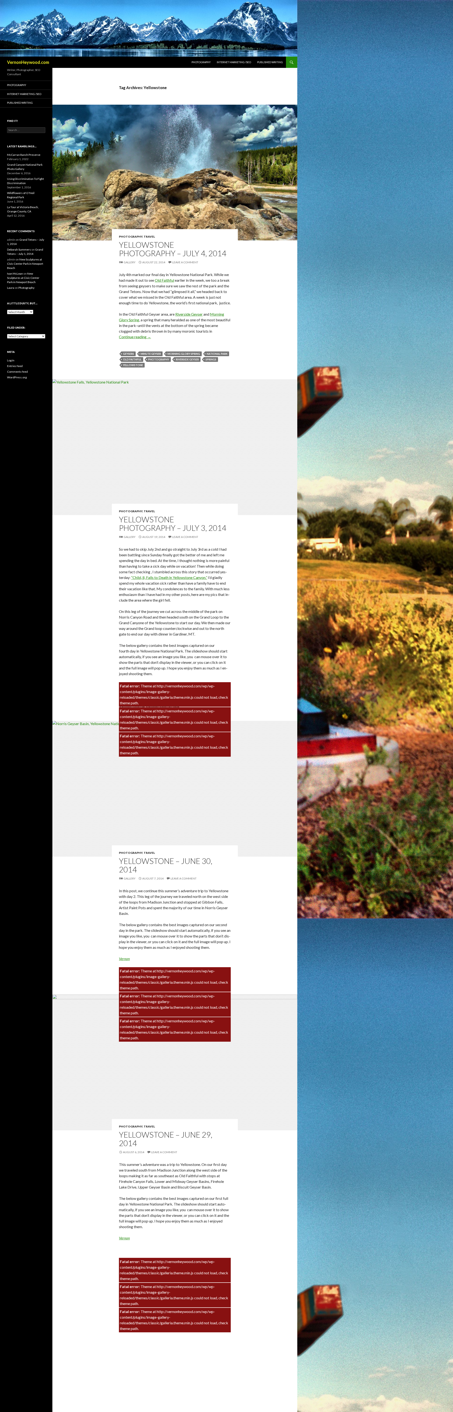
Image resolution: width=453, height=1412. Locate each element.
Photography (201, 62)
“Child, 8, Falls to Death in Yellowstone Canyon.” (169, 577)
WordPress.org (17, 377)
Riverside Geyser (189, 314)
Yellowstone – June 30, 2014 (165, 865)
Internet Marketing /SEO (234, 62)
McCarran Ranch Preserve (23, 155)
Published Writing (270, 62)
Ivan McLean (15, 273)
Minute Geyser (151, 353)
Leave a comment (185, 262)
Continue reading (135, 336)
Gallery (129, 262)
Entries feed (15, 366)
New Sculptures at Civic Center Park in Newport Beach (25, 264)
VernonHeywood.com (28, 62)
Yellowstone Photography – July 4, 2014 (172, 249)
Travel (149, 236)
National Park (217, 353)
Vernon (124, 958)
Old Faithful (164, 280)
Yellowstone (133, 365)
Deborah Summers (19, 249)
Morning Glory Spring (184, 353)
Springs (211, 359)
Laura (10, 287)
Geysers (128, 353)
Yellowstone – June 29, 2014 (165, 1139)
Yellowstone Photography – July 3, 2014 (172, 524)
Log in (10, 360)
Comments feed (17, 371)
